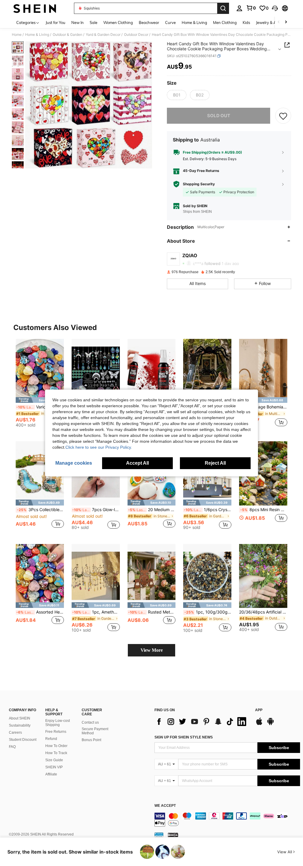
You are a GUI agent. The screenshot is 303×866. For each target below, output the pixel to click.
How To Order (56, 746)
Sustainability (19, 725)
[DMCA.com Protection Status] (173, 835)
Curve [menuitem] (170, 22)
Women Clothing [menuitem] (118, 22)
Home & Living (37, 35)
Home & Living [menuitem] (194, 22)
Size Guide (54, 760)
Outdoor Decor (136, 35)
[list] (201, 721)
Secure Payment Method (95, 731)
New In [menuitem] (77, 22)
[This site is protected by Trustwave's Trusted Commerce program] (158, 835)
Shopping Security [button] (199, 184)
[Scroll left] (279, 22)
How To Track (56, 753)
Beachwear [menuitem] (149, 22)
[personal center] (239, 8)
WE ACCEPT (165, 806)
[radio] (176, 95)
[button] (274, 8)
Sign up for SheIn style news (183, 737)
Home (17, 35)
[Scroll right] (286, 22)
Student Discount (22, 740)
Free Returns (55, 732)
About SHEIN (19, 718)
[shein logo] (34, 8)
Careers (15, 732)
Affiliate (51, 774)
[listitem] (39, 385)
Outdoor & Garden (67, 35)
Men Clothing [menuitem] (225, 22)
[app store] (259, 724)
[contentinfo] (227, 819)
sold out (218, 115)
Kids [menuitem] (246, 22)
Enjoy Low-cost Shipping (57, 723)
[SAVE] (283, 116)
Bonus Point (91, 740)
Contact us (90, 722)
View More (152, 650)
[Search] (223, 8)
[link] (251, 8)
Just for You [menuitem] (55, 22)
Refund (51, 739)
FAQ (12, 747)
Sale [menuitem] (93, 22)
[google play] (270, 724)
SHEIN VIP (54, 767)
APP (258, 710)
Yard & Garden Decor (103, 35)
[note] (40, 400)
